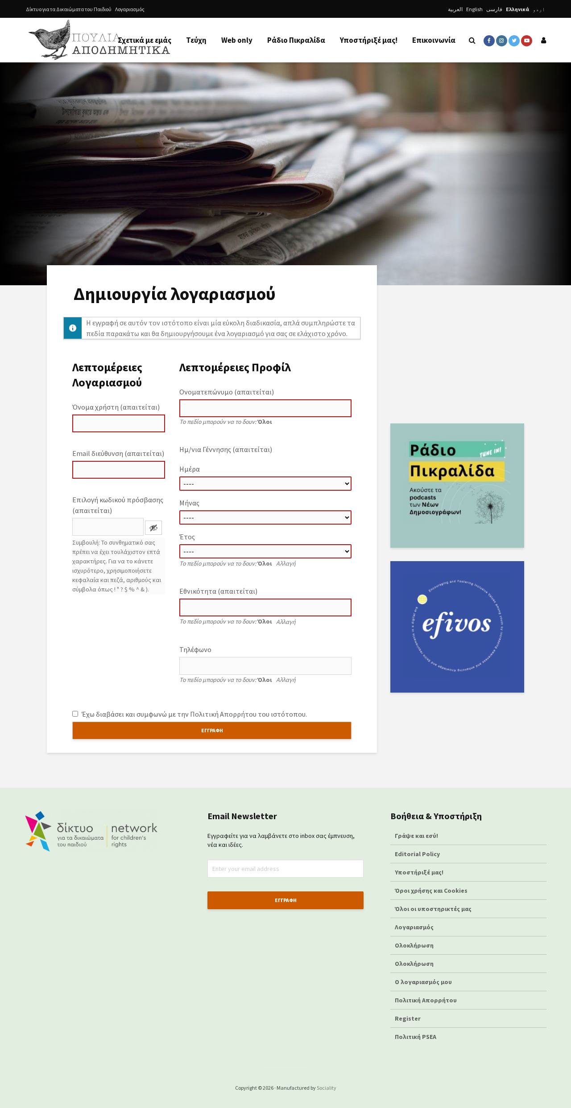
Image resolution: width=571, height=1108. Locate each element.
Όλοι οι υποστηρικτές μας (433, 909)
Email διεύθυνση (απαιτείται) (118, 453)
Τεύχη (196, 40)
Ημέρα (189, 468)
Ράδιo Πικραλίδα (296, 40)
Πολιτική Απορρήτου (223, 714)
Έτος (187, 536)
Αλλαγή (286, 563)
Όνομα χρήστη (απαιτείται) (116, 406)
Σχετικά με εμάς (144, 40)
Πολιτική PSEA (415, 1037)
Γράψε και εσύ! (416, 836)
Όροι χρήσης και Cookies (431, 890)
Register (408, 1018)
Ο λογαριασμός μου (423, 982)
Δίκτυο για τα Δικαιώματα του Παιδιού (69, 9)
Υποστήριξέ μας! (368, 40)
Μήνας (189, 502)
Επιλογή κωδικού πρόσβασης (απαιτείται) (117, 505)
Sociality (326, 1087)
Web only (236, 40)
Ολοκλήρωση (414, 945)
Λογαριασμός (130, 9)
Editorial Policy (418, 854)
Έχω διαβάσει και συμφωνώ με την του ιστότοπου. (193, 714)
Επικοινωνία (433, 40)
